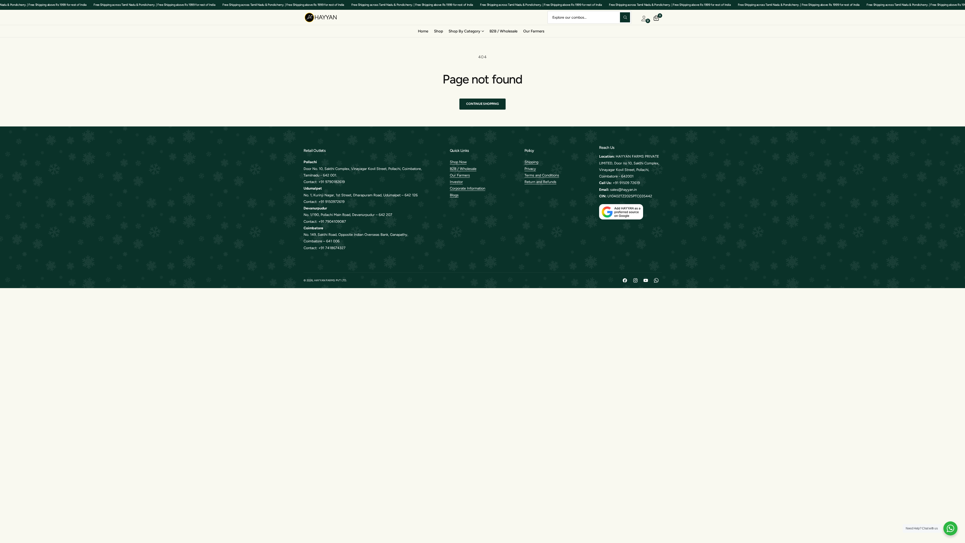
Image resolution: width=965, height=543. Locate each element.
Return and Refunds (540, 181)
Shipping (531, 162)
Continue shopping (482, 104)
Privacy (530, 168)
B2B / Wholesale (463, 168)
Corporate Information (467, 188)
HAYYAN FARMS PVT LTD (330, 280)
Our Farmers (460, 175)
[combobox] (589, 17)
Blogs (454, 195)
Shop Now (458, 162)
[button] (466, 31)
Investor (456, 181)
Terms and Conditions (541, 175)
